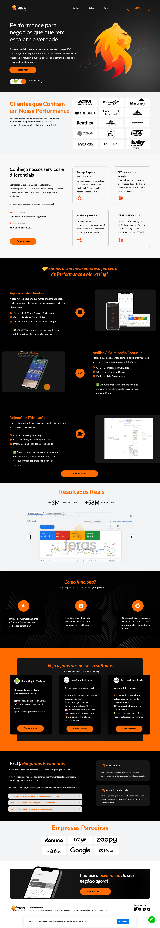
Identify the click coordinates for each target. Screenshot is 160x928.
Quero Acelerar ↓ (95, 891)
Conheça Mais (30, 728)
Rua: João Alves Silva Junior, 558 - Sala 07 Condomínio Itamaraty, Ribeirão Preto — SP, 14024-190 (68, 910)
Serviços (76, 8)
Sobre (91, 8)
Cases (105, 8)
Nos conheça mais (79, 473)
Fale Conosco (23, 241)
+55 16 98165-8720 (20, 227)
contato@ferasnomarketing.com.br (28, 216)
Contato (138, 7)
